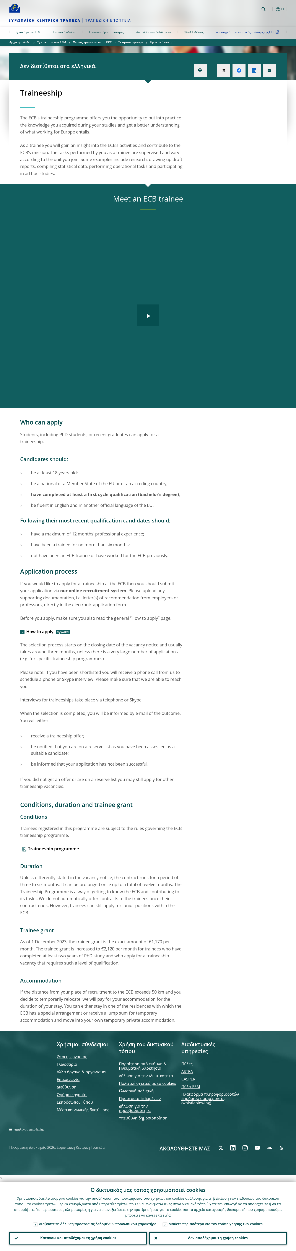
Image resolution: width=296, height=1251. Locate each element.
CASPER (188, 1079)
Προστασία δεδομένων (140, 1099)
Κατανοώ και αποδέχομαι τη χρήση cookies (78, 1238)
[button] (271, 9)
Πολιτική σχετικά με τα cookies (147, 1084)
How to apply (40, 632)
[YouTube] (257, 1148)
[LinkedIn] (233, 1148)
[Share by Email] (269, 70)
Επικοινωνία (68, 1080)
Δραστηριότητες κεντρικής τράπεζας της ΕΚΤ (245, 32)
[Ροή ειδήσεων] (281, 1148)
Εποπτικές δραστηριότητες (106, 32)
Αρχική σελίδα (20, 42)
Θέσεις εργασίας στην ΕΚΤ (92, 42)
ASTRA (187, 1072)
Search (263, 9)
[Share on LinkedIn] (254, 70)
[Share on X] (223, 70)
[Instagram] (245, 1148)
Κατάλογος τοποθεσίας (28, 1129)
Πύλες (187, 1064)
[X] (221, 1148)
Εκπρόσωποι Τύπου (75, 1103)
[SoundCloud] (269, 1148)
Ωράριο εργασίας (72, 1095)
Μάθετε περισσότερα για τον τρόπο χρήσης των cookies (216, 1224)
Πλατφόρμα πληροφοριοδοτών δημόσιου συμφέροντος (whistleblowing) (210, 1099)
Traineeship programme (53, 849)
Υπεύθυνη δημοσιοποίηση (143, 1118)
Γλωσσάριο (67, 1065)
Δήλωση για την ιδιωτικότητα (146, 1076)
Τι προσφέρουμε (130, 42)
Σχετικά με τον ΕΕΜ (28, 32)
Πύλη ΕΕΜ (190, 1087)
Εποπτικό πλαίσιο (64, 32)
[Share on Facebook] (239, 70)
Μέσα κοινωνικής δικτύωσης (83, 1110)
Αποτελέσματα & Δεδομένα (153, 32)
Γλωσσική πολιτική (136, 1091)
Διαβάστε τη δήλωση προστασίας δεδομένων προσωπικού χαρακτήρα (97, 1224)
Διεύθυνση (66, 1087)
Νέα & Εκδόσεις (193, 32)
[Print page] (200, 70)
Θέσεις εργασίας (72, 1057)
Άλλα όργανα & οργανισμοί (82, 1072)
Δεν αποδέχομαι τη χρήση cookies (218, 1238)
